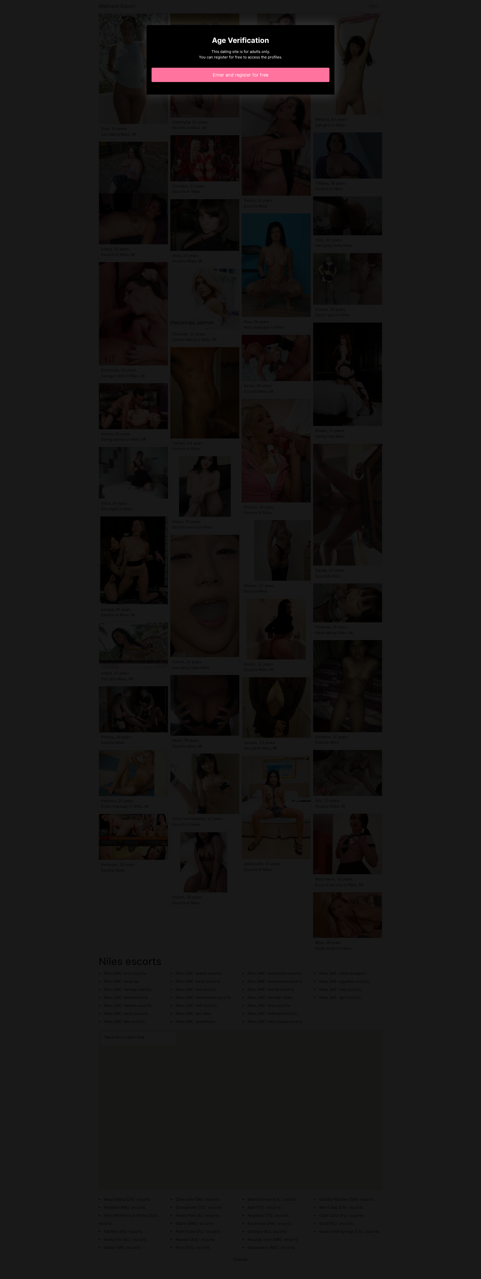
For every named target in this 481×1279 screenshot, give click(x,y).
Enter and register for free (240, 75)
